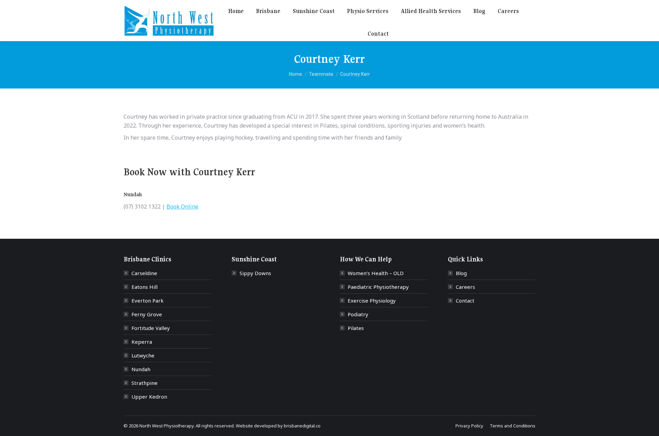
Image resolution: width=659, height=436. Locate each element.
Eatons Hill (144, 286)
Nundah (140, 369)
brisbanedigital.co (302, 426)
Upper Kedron (149, 396)
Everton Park (147, 300)
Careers (465, 286)
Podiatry (358, 314)
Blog (461, 273)
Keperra (141, 341)
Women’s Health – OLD (376, 273)
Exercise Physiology (372, 300)
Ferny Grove (146, 314)
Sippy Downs (255, 273)
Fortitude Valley (150, 328)
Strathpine (144, 382)
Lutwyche (142, 355)
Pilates (356, 328)
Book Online (182, 206)
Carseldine (144, 273)
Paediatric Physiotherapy (378, 286)
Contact (465, 300)
